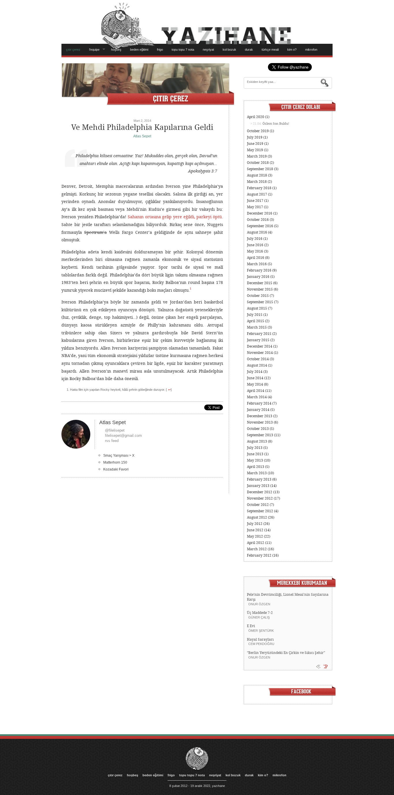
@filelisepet (115, 430)
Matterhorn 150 (115, 462)
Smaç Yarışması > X (118, 456)
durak (249, 49)
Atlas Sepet (142, 136)
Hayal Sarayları (260, 639)
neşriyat (208, 49)
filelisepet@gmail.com (123, 435)
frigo (160, 49)
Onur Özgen (259, 604)
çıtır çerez (73, 49)
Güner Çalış (259, 617)
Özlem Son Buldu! (275, 124)
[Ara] (324, 83)
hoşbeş (116, 49)
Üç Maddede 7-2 (260, 612)
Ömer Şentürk (261, 630)
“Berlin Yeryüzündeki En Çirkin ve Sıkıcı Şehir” (286, 652)
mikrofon (311, 49)
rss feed (112, 441)
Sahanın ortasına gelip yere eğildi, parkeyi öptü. (175, 216)
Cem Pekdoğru (261, 644)
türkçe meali (270, 49)
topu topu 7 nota (183, 49)
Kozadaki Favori (116, 469)
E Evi (251, 626)
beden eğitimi (139, 49)
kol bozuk (229, 49)
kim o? (292, 49)
